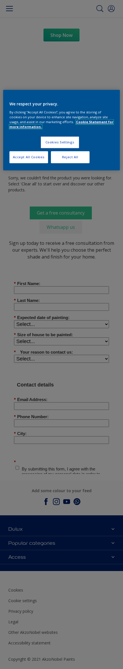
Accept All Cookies (29, 157)
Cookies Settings (59, 142)
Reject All (70, 157)
